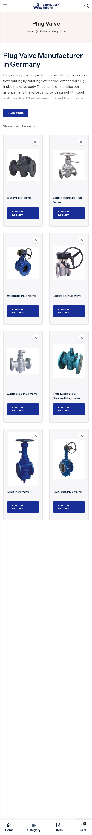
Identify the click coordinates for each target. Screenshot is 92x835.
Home (30, 31)
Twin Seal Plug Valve (67, 492)
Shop (43, 31)
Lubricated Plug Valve (22, 394)
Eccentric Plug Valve (21, 296)
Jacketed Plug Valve (67, 296)
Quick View (35, 141)
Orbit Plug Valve (18, 492)
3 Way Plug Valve (19, 198)
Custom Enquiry (17, 213)
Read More (15, 112)
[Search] (86, 6)
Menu (5, 6)
